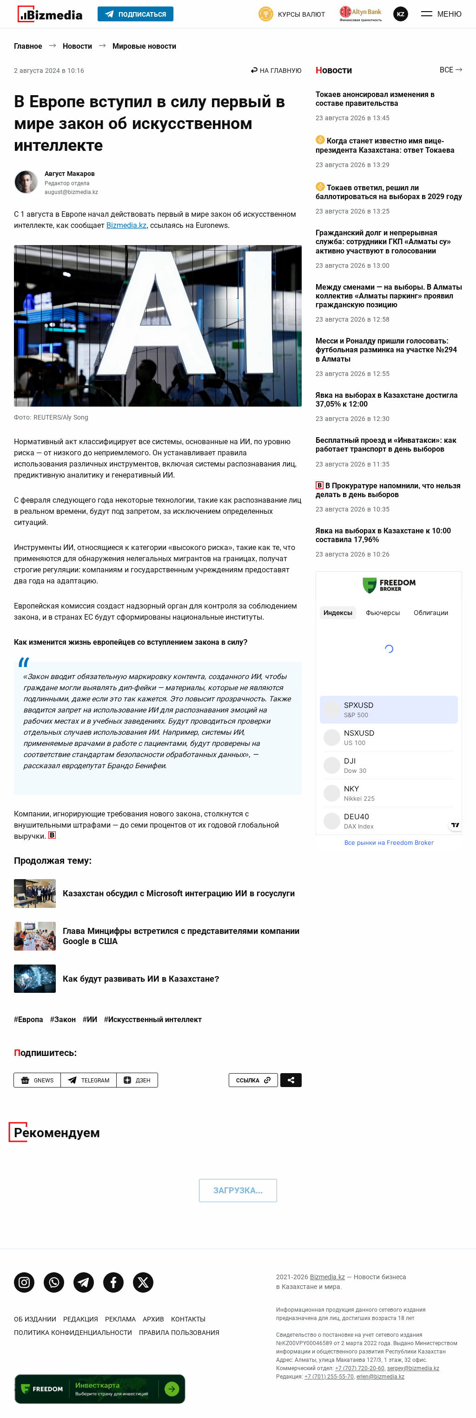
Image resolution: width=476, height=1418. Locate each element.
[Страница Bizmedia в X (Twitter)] (143, 1282)
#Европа (28, 1019)
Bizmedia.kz (126, 225)
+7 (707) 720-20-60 (359, 1368)
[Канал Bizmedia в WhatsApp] (54, 1282)
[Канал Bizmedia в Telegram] (83, 1282)
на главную (281, 70)
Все (446, 70)
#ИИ (90, 1019)
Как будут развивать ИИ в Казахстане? (141, 979)
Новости (77, 46)
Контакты (188, 1319)
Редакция (80, 1319)
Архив (153, 1319)
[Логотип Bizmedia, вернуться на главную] (50, 14)
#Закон (63, 1019)
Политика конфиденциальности (73, 1332)
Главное (28, 46)
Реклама (120, 1319)
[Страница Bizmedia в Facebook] (113, 1282)
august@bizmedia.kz (71, 192)
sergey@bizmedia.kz (413, 1368)
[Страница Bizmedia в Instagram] (24, 1282)
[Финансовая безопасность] (361, 14)
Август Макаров (70, 173)
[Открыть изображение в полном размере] (158, 326)
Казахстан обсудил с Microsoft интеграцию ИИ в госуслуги (179, 893)
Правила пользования (179, 1332)
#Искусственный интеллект (153, 1019)
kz (400, 14)
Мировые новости (144, 46)
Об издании (35, 1319)
